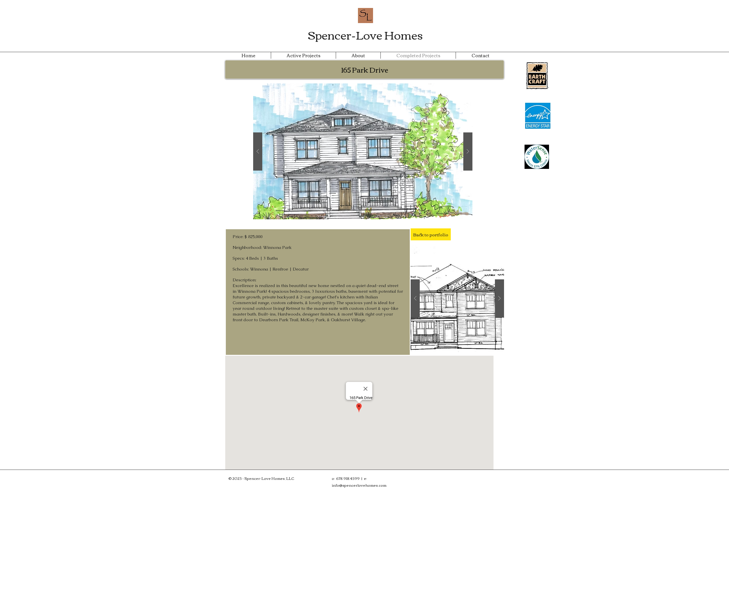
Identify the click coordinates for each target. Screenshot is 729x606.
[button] (362, 151)
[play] (459, 88)
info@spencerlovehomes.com (359, 485)
